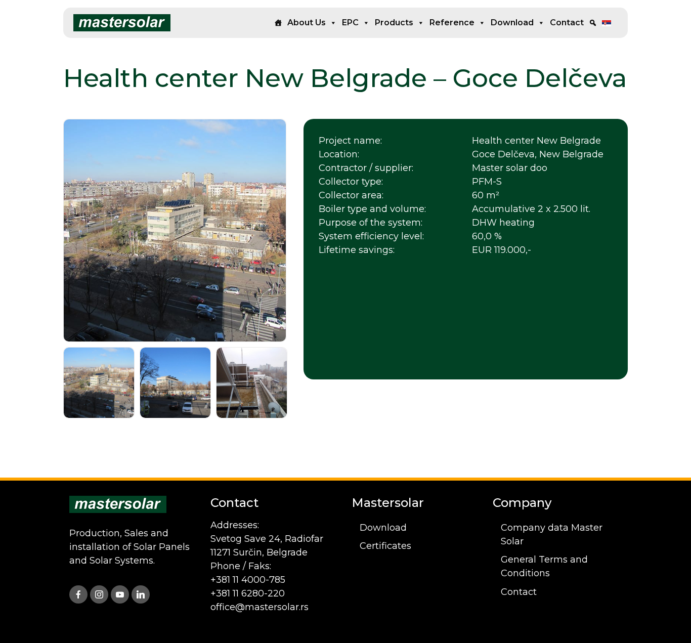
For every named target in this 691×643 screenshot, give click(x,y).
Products (394, 22)
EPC (350, 22)
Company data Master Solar (551, 534)
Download (512, 22)
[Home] (278, 23)
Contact (567, 22)
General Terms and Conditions (544, 566)
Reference (451, 22)
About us (306, 22)
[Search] (592, 23)
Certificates (385, 545)
